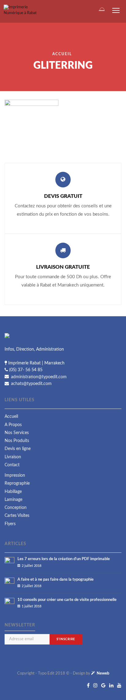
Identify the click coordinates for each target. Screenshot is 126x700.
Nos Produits (17, 441)
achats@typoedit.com (31, 384)
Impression (15, 475)
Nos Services (17, 433)
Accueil (62, 54)
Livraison (13, 457)
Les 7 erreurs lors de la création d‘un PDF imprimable (63, 559)
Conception (16, 508)
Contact (12, 465)
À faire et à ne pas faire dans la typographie (55, 580)
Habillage (13, 492)
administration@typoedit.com (38, 377)
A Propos (13, 425)
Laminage (13, 500)
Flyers (10, 524)
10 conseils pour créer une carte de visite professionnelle (67, 600)
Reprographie (17, 483)
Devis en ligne (18, 449)
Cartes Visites (17, 515)
